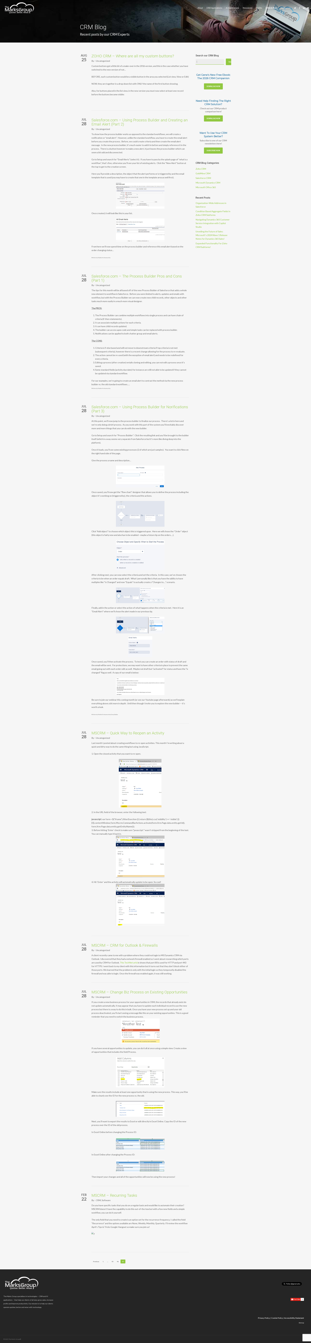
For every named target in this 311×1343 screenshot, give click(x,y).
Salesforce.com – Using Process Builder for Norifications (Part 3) (139, 409)
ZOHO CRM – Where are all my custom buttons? (132, 56)
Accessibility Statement (294, 1318)
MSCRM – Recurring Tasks (114, 1195)
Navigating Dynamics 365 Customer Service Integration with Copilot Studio (213, 223)
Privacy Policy (264, 1318)
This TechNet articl (129, 962)
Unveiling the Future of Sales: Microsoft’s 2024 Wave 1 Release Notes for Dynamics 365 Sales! (211, 235)
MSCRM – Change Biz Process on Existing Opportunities (139, 992)
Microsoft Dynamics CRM (208, 182)
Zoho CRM (201, 168)
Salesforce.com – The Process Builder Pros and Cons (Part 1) (136, 278)
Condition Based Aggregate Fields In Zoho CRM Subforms (213, 213)
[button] (213, 86)
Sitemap (301, 1323)
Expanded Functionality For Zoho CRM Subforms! (211, 245)
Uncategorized (103, 61)
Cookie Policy (277, 1318)
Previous (96, 1261)
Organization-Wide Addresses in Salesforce (211, 205)
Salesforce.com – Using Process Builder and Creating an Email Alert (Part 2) (139, 122)
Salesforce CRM (203, 178)
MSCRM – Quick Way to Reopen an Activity (127, 733)
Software (106, 1200)
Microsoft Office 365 (206, 187)
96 (118, 1261)
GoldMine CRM (203, 173)
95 (112, 1261)
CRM (98, 1200)
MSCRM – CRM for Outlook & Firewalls (124, 945)
